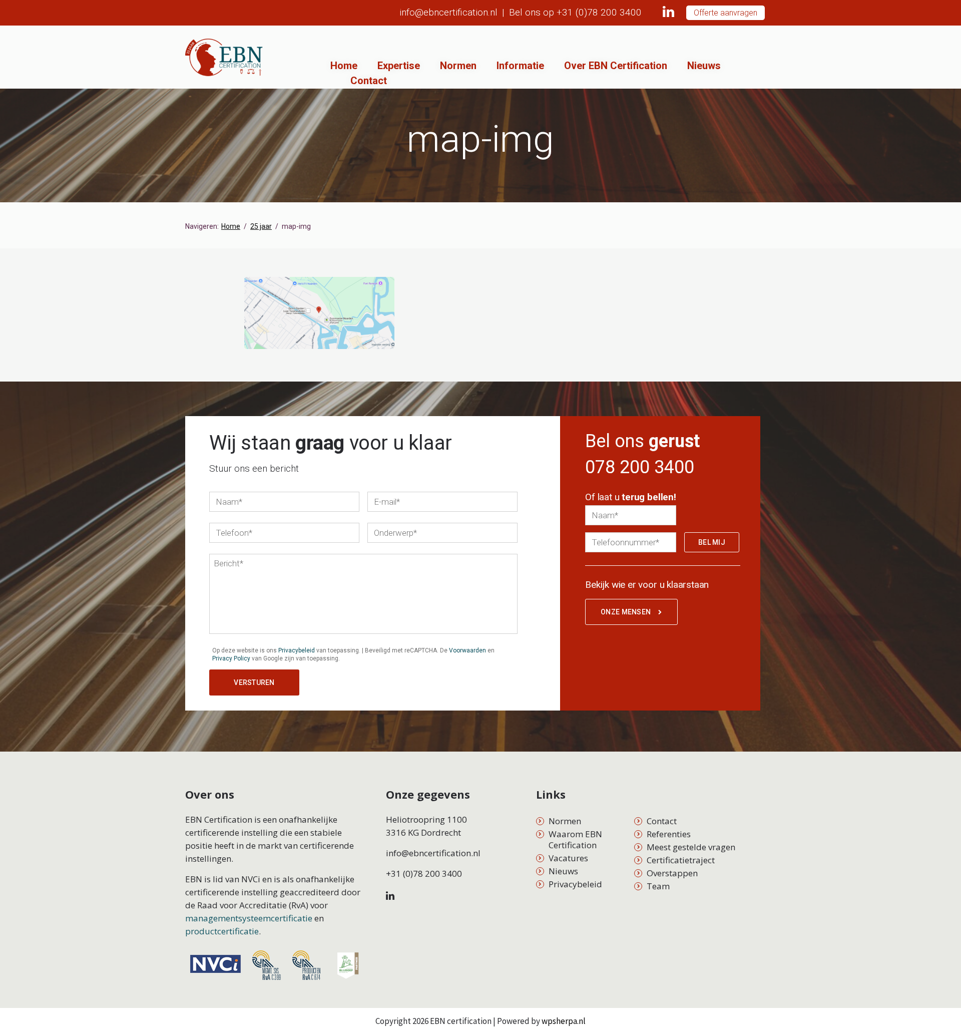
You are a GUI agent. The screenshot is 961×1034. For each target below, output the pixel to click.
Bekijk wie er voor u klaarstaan (647, 584)
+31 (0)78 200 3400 (599, 12)
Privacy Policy (231, 658)
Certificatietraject (681, 860)
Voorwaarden (467, 650)
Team (658, 886)
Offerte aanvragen (725, 13)
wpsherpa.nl (564, 1020)
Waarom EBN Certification (575, 839)
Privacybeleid (296, 650)
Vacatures (568, 858)
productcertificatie (222, 931)
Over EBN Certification (615, 66)
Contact (368, 81)
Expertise (398, 66)
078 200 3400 (639, 467)
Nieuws (704, 66)
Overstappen (672, 873)
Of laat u (630, 497)
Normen (458, 66)
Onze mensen (626, 612)
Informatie (520, 66)
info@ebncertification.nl (448, 12)
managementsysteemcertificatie (248, 918)
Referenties (669, 834)
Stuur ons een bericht (254, 468)
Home (343, 66)
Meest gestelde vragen (691, 847)
